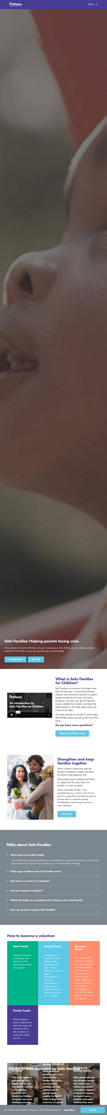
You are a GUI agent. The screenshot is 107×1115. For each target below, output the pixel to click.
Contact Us (66, 814)
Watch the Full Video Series (72, 733)
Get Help (36, 659)
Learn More (69, 1110)
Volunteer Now (15, 659)
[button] (53, 855)
